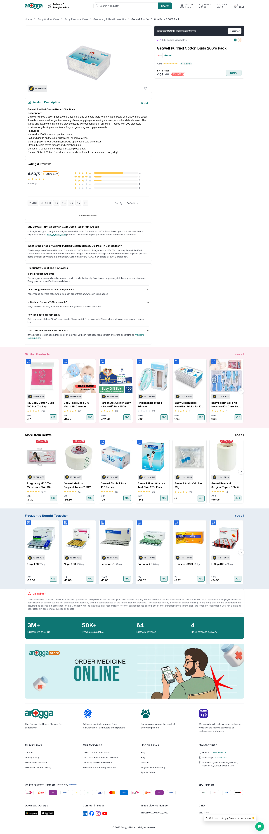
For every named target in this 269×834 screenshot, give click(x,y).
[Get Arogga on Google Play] (31, 813)
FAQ (143, 757)
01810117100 (221, 757)
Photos (47, 202)
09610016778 (219, 752)
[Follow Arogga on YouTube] (104, 813)
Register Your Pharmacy (153, 767)
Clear (34, 202)
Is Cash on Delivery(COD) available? (47, 302)
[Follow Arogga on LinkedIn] (85, 813)
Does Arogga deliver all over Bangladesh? (51, 289)
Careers (29, 752)
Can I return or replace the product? (48, 330)
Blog (143, 752)
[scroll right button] (241, 391)
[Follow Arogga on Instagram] (98, 813)
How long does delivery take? (44, 314)
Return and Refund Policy (38, 767)
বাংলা (146, 103)
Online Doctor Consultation (96, 752)
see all (239, 354)
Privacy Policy (32, 757)
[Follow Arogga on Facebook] (91, 813)
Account (145, 762)
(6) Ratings (186, 63)
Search (165, 5)
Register (235, 31)
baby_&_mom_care (56, 234)
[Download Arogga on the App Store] (47, 813)
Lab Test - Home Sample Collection (101, 757)
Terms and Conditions (36, 762)
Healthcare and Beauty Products (99, 767)
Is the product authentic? (41, 273)
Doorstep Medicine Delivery (97, 762)
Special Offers (148, 772)
